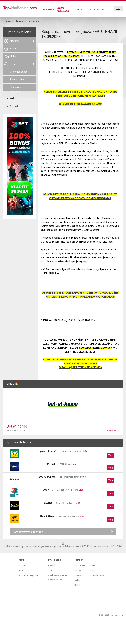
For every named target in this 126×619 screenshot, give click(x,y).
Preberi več (112, 430)
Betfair (93, 570)
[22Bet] (20, 214)
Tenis (13, 64)
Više (85, 451)
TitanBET (78, 575)
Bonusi (85, 9)
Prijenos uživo (17, 79)
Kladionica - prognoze (28, 575)
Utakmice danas (19, 71)
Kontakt (14, 106)
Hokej (13, 56)
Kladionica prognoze (15, 88)
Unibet (77, 585)
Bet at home (17, 426)
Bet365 (77, 570)
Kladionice (23, 565)
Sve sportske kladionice (28, 531)
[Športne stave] (20, 10)
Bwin (92, 565)
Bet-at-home (79, 565)
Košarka (14, 48)
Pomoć (97, 9)
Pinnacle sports (97, 575)
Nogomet (15, 40)
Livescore (46, 9)
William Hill (79, 580)
